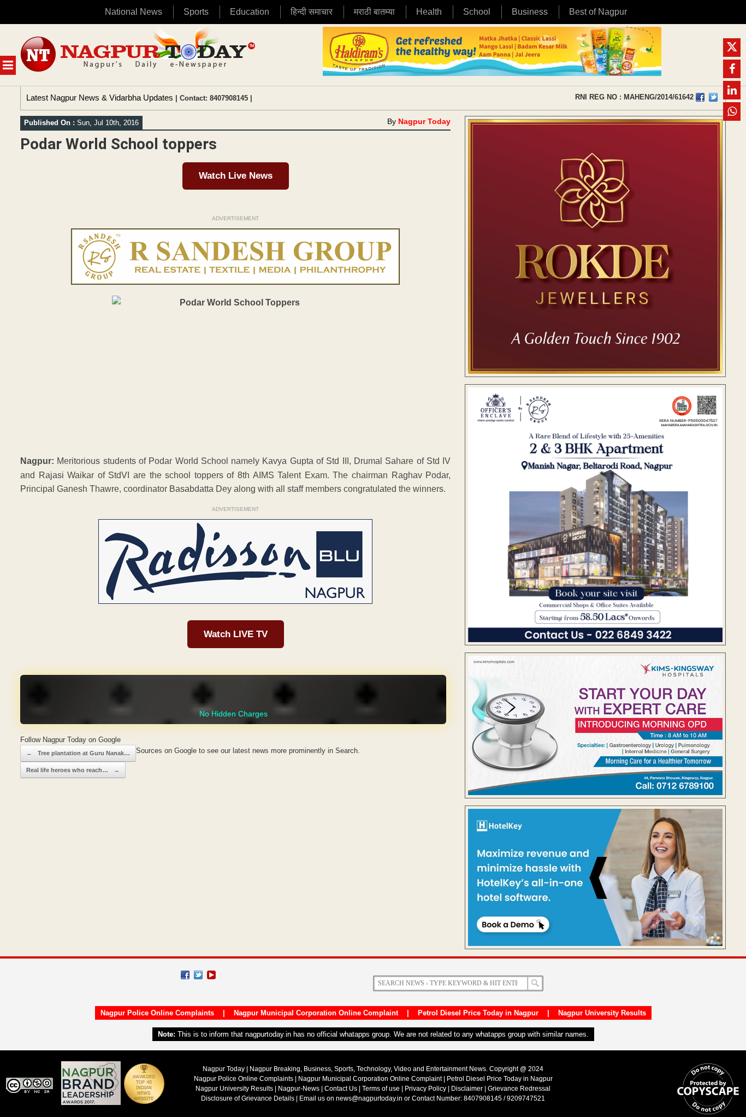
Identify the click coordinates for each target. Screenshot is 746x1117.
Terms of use (381, 1088)
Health (429, 11)
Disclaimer (467, 1088)
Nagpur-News (298, 1088)
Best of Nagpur (598, 11)
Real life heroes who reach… (73, 770)
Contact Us (340, 1088)
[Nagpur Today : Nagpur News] (139, 55)
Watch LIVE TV (236, 634)
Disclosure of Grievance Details (247, 1098)
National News (133, 11)
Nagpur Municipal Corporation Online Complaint (316, 1013)
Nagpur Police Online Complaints (157, 1013)
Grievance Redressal (519, 1088)
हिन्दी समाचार (312, 11)
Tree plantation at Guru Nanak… (78, 753)
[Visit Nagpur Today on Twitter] (713, 97)
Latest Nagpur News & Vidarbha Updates (99, 97)
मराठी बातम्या (374, 11)
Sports (196, 11)
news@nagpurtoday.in (369, 1098)
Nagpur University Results (602, 1013)
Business (530, 11)
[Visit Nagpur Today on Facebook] (700, 97)
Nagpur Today (424, 121)
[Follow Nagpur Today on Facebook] (185, 975)
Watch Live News (236, 176)
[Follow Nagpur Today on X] (198, 975)
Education (249, 11)
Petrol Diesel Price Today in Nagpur (478, 1013)
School (476, 11)
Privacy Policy (425, 1088)
